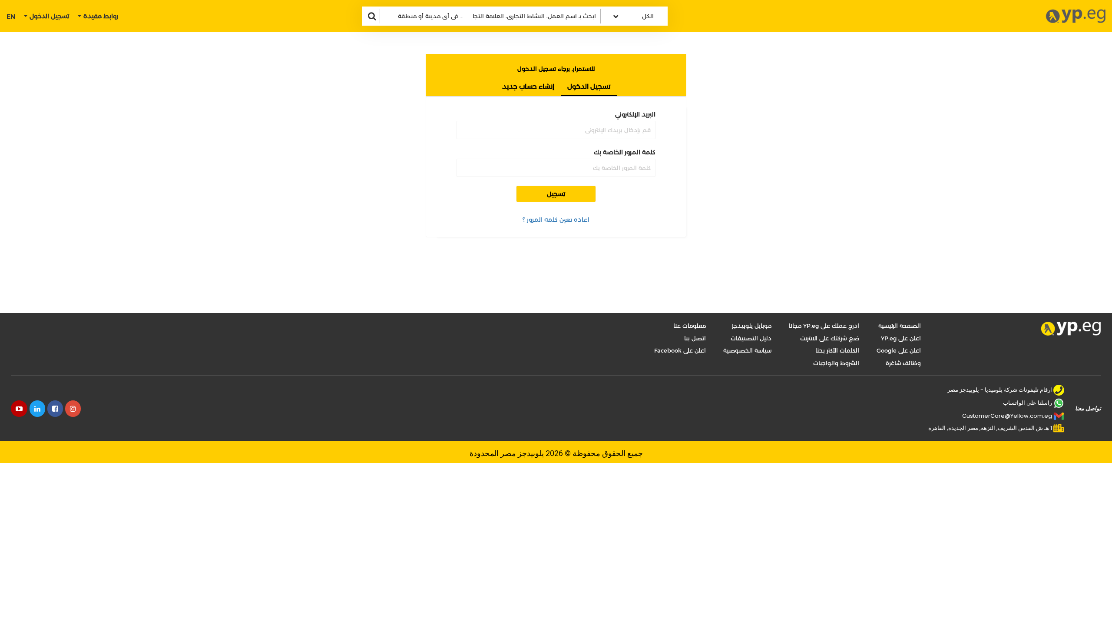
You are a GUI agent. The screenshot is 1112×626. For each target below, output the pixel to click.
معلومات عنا (689, 325)
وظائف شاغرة (903, 363)
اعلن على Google (899, 350)
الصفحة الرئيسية (899, 325)
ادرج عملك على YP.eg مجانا (824, 325)
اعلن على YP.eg (901, 338)
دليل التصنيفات (751, 338)
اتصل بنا (695, 338)
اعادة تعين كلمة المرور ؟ (556, 219)
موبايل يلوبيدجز (751, 325)
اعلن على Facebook (680, 350)
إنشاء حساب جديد (528, 86)
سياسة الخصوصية (747, 350)
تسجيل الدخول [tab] (588, 86)
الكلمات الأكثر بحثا (837, 350)
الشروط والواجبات (836, 363)
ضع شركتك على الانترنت (829, 338)
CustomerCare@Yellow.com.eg (1007, 416)
